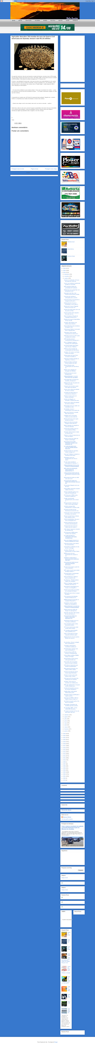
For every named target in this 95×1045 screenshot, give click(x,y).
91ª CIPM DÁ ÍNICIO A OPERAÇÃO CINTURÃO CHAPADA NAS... (70, 537)
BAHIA (13, 20)
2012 (64, 755)
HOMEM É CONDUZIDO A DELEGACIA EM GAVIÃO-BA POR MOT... (71, 559)
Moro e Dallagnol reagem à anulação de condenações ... (71, 343)
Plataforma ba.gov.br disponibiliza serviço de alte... (72, 320)
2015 (64, 749)
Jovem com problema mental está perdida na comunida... (72, 284)
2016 (64, 747)
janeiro (66, 731)
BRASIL (20, 20)
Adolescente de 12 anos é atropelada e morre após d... (71, 303)
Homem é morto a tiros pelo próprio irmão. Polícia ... (70, 675)
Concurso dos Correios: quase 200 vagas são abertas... (71, 386)
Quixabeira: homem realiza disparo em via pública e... (70, 603)
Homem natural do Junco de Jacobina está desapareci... (71, 523)
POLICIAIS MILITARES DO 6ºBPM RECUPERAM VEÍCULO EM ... (72, 482)
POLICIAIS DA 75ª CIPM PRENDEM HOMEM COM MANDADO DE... (70, 443)
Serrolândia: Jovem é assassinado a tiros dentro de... (72, 409)
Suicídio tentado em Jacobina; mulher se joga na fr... (71, 451)
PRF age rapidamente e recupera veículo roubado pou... (72, 685)
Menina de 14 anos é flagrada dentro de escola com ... (71, 307)
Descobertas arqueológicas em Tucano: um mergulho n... (71, 587)
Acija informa (71, 249)
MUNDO (45, 20)
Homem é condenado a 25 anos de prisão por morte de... (71, 280)
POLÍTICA (52, 20)
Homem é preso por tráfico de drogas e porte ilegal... (71, 439)
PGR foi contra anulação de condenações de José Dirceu (71, 349)
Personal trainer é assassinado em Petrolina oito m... (71, 574)
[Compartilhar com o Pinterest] (21, 123)
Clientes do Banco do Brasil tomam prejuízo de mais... (70, 362)
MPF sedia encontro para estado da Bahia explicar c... (71, 571)
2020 (64, 739)
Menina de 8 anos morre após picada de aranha (71, 419)
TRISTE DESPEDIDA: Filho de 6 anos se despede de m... (71, 520)
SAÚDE (67, 20)
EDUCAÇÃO (28, 20)
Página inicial (34, 169)
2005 (64, 768)
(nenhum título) (71, 256)
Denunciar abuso (66, 810)
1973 (64, 780)
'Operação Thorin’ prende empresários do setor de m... (71, 333)
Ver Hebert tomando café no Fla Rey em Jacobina (71, 702)
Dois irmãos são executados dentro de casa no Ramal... (71, 662)
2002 (64, 774)
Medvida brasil (71, 241)
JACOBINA (37, 20)
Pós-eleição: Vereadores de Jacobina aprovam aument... (71, 705)
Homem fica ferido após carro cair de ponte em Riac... (72, 310)
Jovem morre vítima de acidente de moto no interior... (71, 390)
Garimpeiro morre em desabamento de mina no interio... (70, 459)
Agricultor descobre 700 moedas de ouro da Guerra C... (71, 613)
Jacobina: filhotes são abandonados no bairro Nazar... (72, 550)
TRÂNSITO (75, 20)
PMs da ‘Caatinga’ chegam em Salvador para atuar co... (71, 584)
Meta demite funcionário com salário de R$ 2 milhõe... (71, 669)
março (66, 727)
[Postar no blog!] (16, 123)
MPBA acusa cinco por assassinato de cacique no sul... (71, 554)
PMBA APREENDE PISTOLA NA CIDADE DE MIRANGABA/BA (71, 466)
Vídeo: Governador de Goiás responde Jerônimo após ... (71, 634)
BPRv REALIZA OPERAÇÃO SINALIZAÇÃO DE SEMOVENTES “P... (70, 470)
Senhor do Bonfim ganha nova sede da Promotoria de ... (71, 492)
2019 (64, 741)
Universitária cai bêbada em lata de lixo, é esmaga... (71, 547)
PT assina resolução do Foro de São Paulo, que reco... (71, 711)
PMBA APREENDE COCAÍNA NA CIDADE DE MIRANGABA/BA (71, 607)
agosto (66, 716)
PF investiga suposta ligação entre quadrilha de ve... (70, 631)
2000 (64, 778)
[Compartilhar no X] (18, 123)
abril (65, 724)
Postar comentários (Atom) (36, 172)
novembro (66, 276)
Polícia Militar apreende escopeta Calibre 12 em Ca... (72, 489)
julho (65, 718)
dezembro (66, 274)
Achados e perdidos (69, 1010)
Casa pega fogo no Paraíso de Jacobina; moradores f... (71, 380)
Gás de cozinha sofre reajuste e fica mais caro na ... (71, 313)
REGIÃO (60, 20)
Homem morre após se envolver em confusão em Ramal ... (71, 590)
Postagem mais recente (18, 169)
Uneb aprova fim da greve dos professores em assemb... (71, 679)
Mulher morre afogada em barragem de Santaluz (70, 370)
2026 (64, 268)
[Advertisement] (72, 58)
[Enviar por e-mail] (15, 123)
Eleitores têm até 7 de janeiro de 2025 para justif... (71, 383)
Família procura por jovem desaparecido (70, 373)
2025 (64, 270)
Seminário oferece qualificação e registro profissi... (71, 695)
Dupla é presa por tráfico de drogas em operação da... (70, 610)
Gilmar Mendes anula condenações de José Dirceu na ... (71, 366)
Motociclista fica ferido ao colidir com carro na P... (71, 478)
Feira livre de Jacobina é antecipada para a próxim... (71, 297)
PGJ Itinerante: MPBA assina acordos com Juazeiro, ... (71, 533)
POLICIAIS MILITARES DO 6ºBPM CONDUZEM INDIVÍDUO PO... (70, 617)
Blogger (56, 1042)
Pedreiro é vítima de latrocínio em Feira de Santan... (72, 436)
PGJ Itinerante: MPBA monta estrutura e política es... (70, 496)
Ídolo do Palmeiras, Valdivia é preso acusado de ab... (71, 577)
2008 (64, 762)
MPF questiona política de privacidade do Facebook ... (71, 287)
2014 (64, 751)
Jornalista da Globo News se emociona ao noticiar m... (70, 393)
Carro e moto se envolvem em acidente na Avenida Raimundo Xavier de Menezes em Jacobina (72, 828)
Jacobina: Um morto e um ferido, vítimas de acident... (71, 352)
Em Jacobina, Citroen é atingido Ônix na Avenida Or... (71, 643)
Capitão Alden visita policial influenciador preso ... (70, 692)
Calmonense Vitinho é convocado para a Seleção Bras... (72, 330)
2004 (64, 770)
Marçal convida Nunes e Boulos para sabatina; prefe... (71, 516)
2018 (64, 743)
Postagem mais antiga (51, 169)
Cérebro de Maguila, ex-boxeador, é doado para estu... (72, 400)
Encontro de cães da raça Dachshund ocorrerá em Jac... (71, 510)
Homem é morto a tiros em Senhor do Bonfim (70, 396)
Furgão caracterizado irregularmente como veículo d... (71, 500)
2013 (64, 753)
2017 (64, 745)
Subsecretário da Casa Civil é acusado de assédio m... (71, 356)
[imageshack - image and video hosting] (62, 883)
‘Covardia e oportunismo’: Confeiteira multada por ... (70, 646)
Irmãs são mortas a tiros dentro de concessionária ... (71, 544)
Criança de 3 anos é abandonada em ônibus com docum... (72, 513)
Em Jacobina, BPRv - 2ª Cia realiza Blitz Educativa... (70, 708)
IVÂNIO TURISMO (69, 988)
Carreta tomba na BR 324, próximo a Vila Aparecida (70, 652)
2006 (64, 766)
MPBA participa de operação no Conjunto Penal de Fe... (71, 600)
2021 (64, 737)
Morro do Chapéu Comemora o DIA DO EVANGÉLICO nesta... (71, 541)
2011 (64, 757)
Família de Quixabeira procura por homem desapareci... (71, 688)
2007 (64, 764)
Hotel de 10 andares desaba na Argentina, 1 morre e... (71, 359)
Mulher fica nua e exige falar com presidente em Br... (72, 290)
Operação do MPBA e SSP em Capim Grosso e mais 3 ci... (71, 698)
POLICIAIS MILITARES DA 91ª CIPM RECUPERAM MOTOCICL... (71, 563)
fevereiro (66, 729)
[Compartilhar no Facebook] (19, 123)
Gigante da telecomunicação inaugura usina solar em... (70, 423)
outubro (66, 278)
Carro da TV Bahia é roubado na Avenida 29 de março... (71, 455)
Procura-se (69, 1002)
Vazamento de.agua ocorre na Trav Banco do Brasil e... (71, 621)
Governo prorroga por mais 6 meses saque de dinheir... (71, 672)
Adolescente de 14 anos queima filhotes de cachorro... (71, 637)
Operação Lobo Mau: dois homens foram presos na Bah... (72, 294)
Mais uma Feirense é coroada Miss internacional (71, 413)
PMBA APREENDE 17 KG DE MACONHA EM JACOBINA (71, 377)
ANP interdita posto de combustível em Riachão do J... (72, 339)
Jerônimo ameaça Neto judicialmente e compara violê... (72, 507)
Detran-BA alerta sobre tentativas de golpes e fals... (72, 326)
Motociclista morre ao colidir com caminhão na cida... (71, 406)
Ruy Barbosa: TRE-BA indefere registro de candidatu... (71, 580)
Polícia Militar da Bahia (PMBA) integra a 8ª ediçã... (71, 656)
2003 (64, 772)
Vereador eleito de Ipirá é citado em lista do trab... (71, 432)
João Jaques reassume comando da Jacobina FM (72, 529)
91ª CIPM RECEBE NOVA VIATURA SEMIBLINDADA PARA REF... (70, 447)
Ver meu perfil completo (67, 819)
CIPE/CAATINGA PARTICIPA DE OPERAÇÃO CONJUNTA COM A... (71, 474)
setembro (66, 714)
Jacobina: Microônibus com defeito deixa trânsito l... (70, 323)
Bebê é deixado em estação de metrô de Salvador (71, 426)
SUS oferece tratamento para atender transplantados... (71, 666)
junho (65, 720)
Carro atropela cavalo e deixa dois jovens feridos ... (71, 624)
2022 (64, 735)
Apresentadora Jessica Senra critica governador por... (71, 659)
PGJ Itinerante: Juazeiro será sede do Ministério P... (71, 649)
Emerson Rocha (67, 817)
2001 (64, 776)
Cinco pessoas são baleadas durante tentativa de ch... (71, 597)
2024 (64, 272)
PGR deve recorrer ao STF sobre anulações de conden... (72, 336)
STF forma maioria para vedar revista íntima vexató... (71, 627)
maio (65, 722)
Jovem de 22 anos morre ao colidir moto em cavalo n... (70, 526)
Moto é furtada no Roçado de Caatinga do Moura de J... (71, 316)
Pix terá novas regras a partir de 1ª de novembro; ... (71, 567)
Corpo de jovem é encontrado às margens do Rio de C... (71, 300)
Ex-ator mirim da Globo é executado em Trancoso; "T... (71, 462)
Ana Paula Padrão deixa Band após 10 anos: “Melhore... (71, 346)
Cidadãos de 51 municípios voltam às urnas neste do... (71, 416)
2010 (64, 759)
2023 (64, 733)
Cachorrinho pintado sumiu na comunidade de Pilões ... (71, 429)
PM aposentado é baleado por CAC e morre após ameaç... (71, 503)
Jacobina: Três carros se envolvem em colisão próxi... (71, 682)
